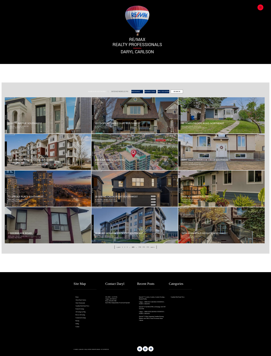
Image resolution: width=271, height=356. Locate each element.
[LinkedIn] (150, 348)
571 (144, 247)
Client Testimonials (80, 303)
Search (177, 91)
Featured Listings (79, 309)
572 (148, 247)
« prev (118, 247)
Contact (77, 326)
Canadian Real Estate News (82, 306)
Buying (77, 320)
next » (153, 247)
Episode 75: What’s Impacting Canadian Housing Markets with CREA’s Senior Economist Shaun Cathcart (151, 318)
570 (140, 247)
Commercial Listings (80, 318)
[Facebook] (139, 348)
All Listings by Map (80, 312)
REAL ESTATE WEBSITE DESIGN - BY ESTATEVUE (96, 349)
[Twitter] (145, 348)
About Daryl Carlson (80, 300)
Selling (77, 323)
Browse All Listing (80, 315)
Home (77, 297)
